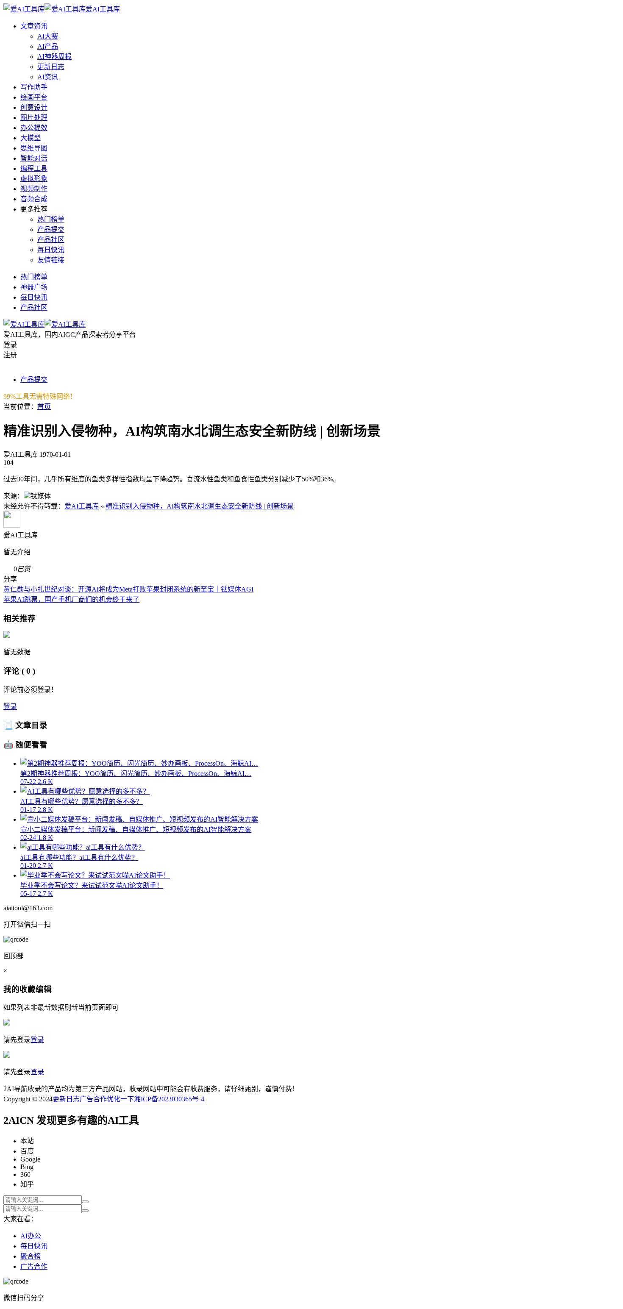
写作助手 (33, 87)
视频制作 (33, 188)
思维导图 (33, 148)
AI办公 (30, 1236)
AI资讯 (47, 77)
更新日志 (50, 66)
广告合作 (93, 1099)
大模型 (30, 138)
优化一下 (120, 1099)
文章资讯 (33, 26)
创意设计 (33, 107)
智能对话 (33, 158)
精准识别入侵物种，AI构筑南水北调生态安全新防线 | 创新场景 (200, 506)
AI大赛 (47, 36)
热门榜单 (50, 219)
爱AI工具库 (81, 506)
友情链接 (50, 260)
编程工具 (33, 168)
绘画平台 (33, 97)
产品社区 (50, 239)
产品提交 (50, 229)
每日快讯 (50, 249)
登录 (10, 706)
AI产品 (47, 46)
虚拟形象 (33, 178)
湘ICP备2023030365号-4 (169, 1099)
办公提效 (33, 127)
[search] (85, 1202)
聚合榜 (30, 1256)
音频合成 (33, 199)
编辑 (44, 989)
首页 (44, 406)
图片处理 (33, 117)
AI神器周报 (54, 56)
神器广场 (33, 287)
